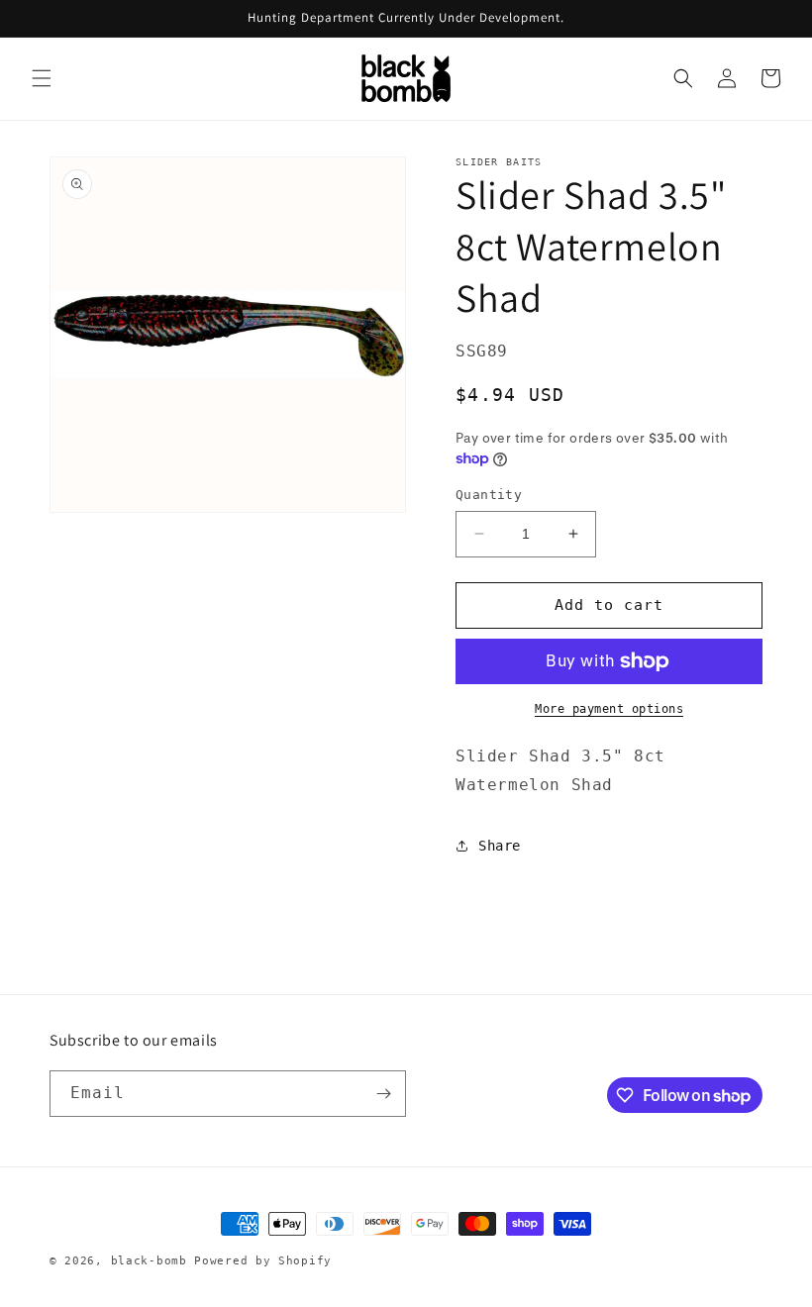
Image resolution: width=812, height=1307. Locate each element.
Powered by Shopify (263, 1261)
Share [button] (499, 846)
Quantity (489, 494)
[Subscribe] (383, 1093)
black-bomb (149, 1261)
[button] (41, 78)
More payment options (609, 709)
